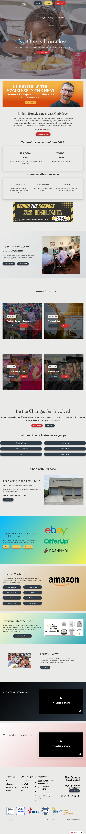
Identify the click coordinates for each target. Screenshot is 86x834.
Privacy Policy (25, 781)
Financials (24, 787)
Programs (9, 790)
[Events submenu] (65, 17)
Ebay (6, 547)
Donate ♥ (60, 3)
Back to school (12, 587)
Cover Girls (65, 454)
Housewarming (11, 592)
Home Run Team (65, 443)
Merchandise (22, 636)
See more (45, 667)
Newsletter (74, 791)
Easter (12, 598)
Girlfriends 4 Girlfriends (21, 449)
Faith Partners (65, 449)
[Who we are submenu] (65, 9)
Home (8, 781)
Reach (21, 454)
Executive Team (12, 787)
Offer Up (16, 547)
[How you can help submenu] (55, 17)
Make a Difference (43, 134)
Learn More (12, 326)
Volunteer (50, 425)
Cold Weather (33, 603)
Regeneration (33, 587)
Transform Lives (43, 52)
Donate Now (37, 425)
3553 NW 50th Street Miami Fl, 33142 (14, 495)
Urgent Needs (12, 603)
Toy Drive (33, 592)
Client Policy (25, 784)
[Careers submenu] (55, 25)
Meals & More (21, 443)
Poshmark (28, 547)
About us (9, 784)
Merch (38, 3)
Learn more (8, 500)
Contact (23, 790)
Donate (24, 326)
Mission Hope (33, 598)
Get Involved (23, 263)
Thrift (48, 3)
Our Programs (9, 263)
